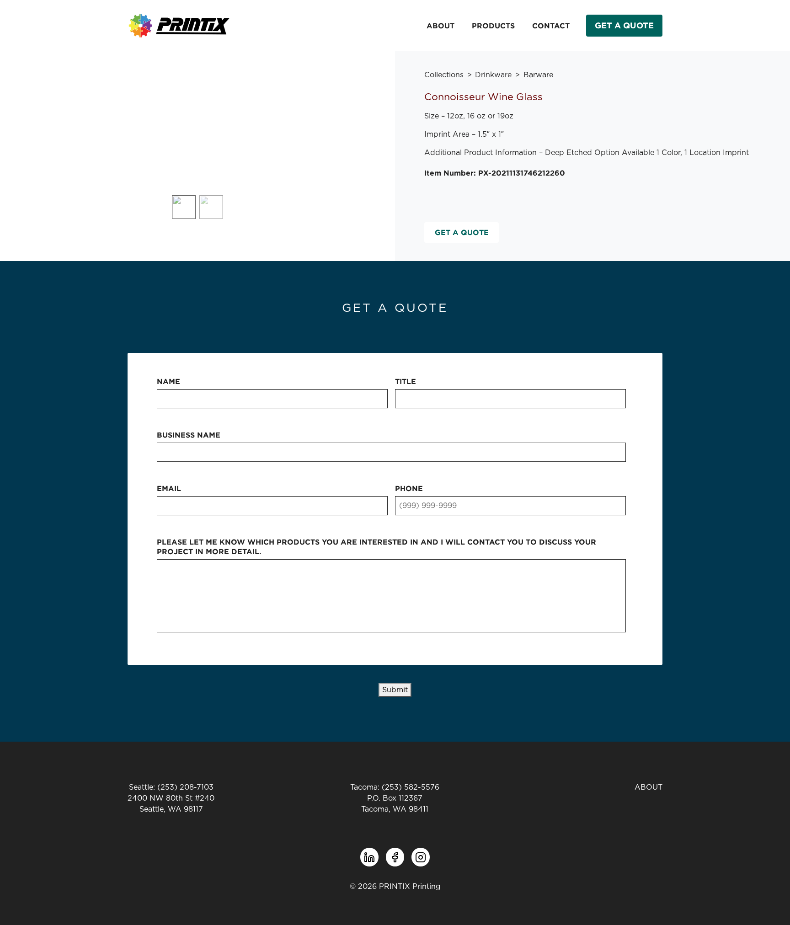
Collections (444, 75)
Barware (538, 75)
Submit (395, 690)
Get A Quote (624, 25)
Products (493, 25)
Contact (551, 25)
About (440, 25)
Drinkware (493, 75)
